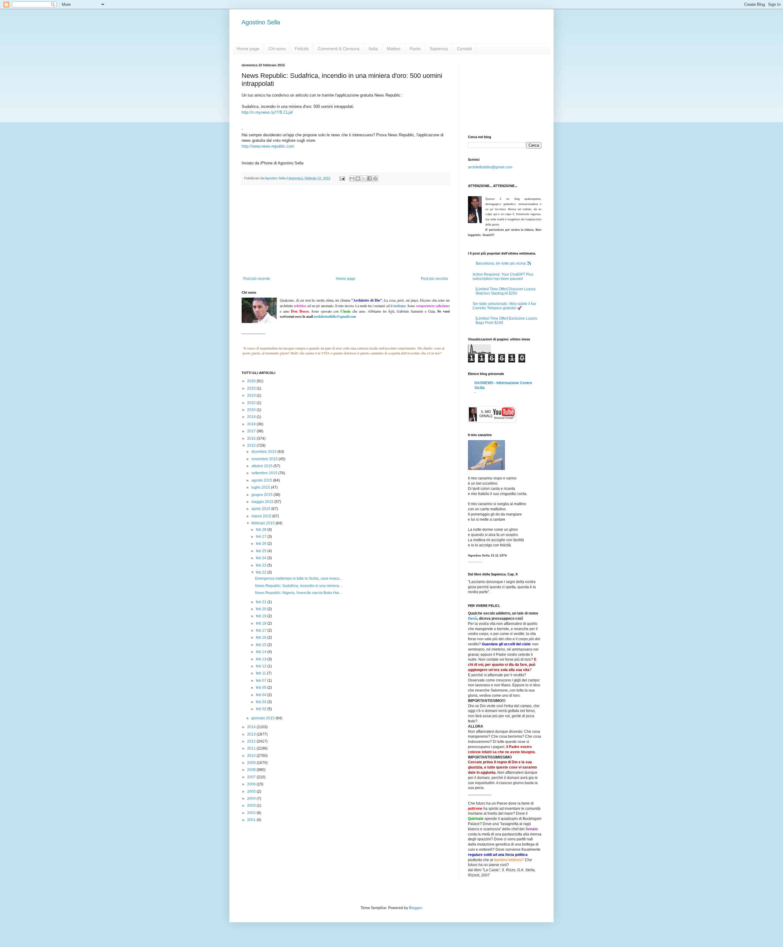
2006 (252, 784)
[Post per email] (342, 178)
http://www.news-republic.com (268, 146)
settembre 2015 (264, 473)
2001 (252, 820)
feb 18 (261, 623)
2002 (252, 813)
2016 (252, 438)
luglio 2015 (261, 487)
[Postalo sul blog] (358, 178)
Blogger (415, 908)
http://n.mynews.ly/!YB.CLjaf (267, 112)
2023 (252, 395)
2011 (252, 748)
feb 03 (261, 702)
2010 (252, 756)
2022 (252, 403)
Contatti (464, 48)
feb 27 (261, 536)
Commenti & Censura (338, 48)
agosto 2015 (262, 480)
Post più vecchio (434, 279)
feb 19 (261, 616)
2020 (252, 410)
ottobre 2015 (262, 466)
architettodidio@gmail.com (490, 167)
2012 (252, 741)
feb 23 (261, 565)
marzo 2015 (261, 516)
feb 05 (261, 687)
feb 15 (261, 645)
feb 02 (261, 709)
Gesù (472, 618)
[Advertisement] (346, 231)
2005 (252, 791)
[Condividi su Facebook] (369, 178)
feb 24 (261, 558)
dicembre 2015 (264, 452)
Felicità (302, 48)
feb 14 (261, 652)
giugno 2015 (262, 495)
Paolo (415, 48)
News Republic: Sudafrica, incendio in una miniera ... (299, 586)
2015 (252, 445)
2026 (252, 381)
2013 (252, 734)
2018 (252, 424)
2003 (252, 805)
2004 (252, 798)
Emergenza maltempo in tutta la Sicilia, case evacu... (298, 578)
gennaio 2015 (263, 718)
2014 (252, 727)
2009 (252, 763)
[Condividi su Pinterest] (375, 178)
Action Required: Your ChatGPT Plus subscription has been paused (503, 276)
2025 (252, 388)
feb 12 (261, 666)
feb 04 (261, 695)
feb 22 (261, 572)
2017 (252, 431)
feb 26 (261, 543)
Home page (248, 48)
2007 (252, 777)
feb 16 (261, 637)
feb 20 (261, 609)
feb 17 (261, 630)
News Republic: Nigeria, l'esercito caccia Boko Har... (298, 593)
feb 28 (261, 529)
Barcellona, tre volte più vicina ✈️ (503, 263)
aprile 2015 (261, 509)
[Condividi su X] (364, 178)
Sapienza (439, 48)
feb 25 (261, 551)
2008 (252, 770)
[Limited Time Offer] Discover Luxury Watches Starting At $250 (506, 291)
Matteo (393, 48)
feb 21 (261, 602)
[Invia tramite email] (352, 178)
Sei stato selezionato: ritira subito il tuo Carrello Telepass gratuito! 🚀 (504, 306)
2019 (252, 417)
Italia (373, 48)
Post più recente (256, 279)
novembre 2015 (265, 459)
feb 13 (261, 659)
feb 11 (261, 673)
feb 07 (261, 680)
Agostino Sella (261, 22)
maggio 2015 (262, 502)
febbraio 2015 (263, 523)
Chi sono (277, 48)
